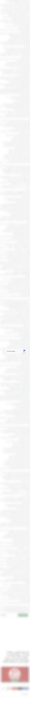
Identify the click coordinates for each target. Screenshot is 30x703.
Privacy (23, 353)
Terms (25, 353)
